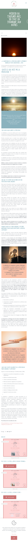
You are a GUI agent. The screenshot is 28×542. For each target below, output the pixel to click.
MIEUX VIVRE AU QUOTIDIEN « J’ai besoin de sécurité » (11, 492)
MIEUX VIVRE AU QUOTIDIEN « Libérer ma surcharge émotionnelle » (13, 461)
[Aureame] (14, 4)
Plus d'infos (14, 534)
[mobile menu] (26, 3)
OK (14, 538)
